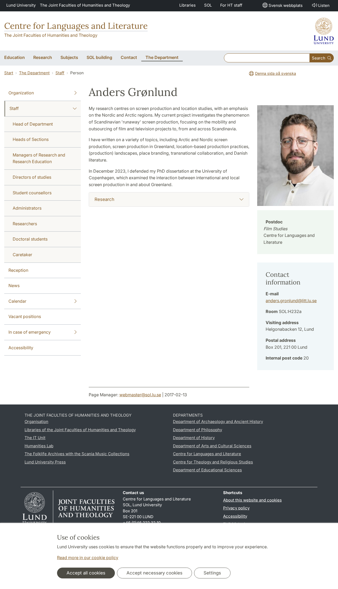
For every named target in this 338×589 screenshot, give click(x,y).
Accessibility (20, 347)
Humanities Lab (39, 445)
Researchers (25, 223)
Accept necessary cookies (154, 573)
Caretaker (22, 254)
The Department (34, 72)
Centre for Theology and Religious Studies (213, 461)
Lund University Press (45, 461)
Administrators (27, 208)
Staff (59, 72)
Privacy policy (236, 507)
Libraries (187, 5)
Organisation (36, 421)
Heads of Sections (31, 139)
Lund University (21, 5)
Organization (21, 92)
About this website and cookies (252, 500)
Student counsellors (32, 192)
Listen (324, 5)
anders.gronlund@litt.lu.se (291, 300)
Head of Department (33, 124)
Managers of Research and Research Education (39, 158)
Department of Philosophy (197, 429)
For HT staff (231, 5)
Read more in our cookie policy (87, 557)
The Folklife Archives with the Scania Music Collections (77, 453)
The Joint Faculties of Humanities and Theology (85, 5)
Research (104, 199)
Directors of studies (32, 177)
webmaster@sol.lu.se (140, 394)
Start (8, 72)
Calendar (17, 301)
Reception (18, 270)
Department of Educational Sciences (207, 469)
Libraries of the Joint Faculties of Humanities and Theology (80, 429)
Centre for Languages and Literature (76, 25)
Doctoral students (30, 239)
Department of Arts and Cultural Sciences (212, 445)
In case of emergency (29, 332)
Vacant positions (24, 316)
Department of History (194, 437)
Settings (212, 573)
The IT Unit (35, 437)
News (14, 285)
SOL (208, 5)
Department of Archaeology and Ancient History (218, 421)
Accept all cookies (86, 573)
